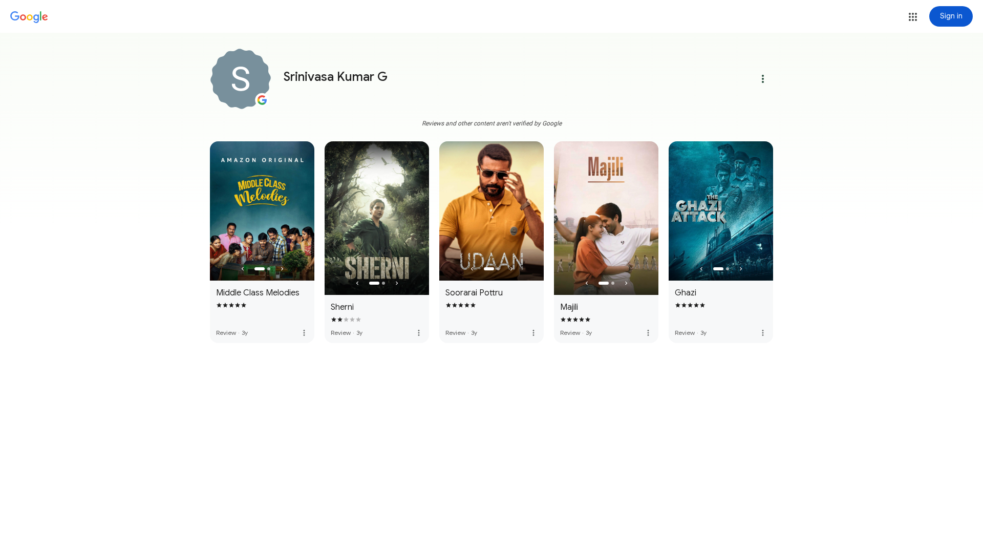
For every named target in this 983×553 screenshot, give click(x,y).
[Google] (29, 17)
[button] (913, 17)
